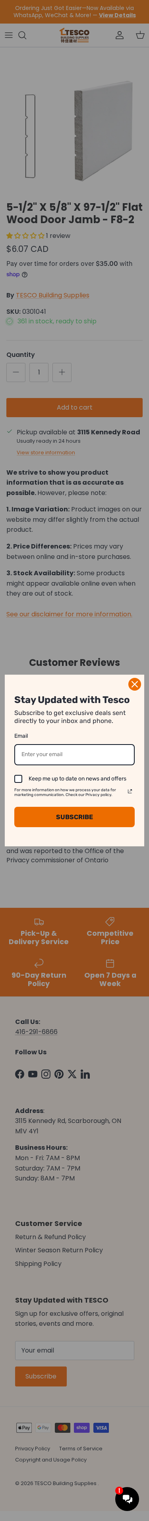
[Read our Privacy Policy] (130, 791)
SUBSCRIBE (74, 817)
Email (21, 736)
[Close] (134, 684)
